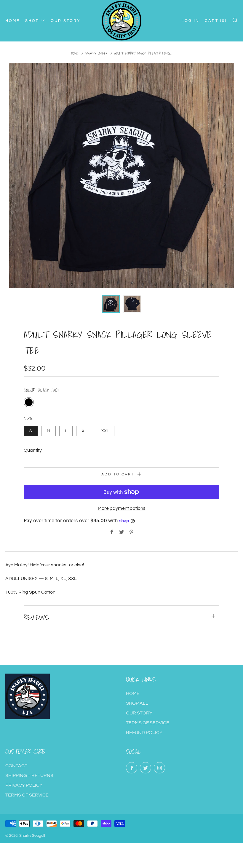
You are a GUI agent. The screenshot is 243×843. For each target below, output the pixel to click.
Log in (190, 21)
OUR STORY (65, 21)
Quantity (33, 450)
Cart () (216, 21)
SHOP (32, 21)
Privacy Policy (23, 785)
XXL (105, 431)
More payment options (122, 508)
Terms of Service (147, 722)
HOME (12, 21)
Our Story (139, 713)
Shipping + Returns (29, 775)
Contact (16, 765)
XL (84, 431)
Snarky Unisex (96, 53)
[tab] (111, 304)
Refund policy (144, 732)
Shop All (137, 703)
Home (75, 53)
